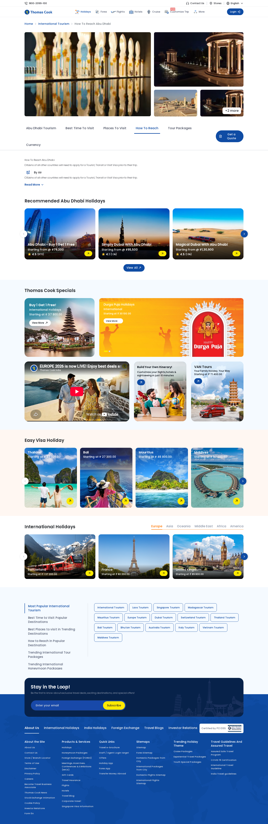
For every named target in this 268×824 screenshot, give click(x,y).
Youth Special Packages (187, 762)
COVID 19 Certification (223, 760)
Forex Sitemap (144, 752)
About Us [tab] (32, 728)
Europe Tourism (137, 617)
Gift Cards (68, 774)
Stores (218, 3)
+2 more (232, 110)
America (236, 526)
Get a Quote (231, 136)
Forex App (104, 768)
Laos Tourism (140, 607)
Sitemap (141, 747)
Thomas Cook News (36, 792)
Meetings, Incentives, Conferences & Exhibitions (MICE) (76, 766)
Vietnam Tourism (213, 627)
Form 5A (29, 813)
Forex (104, 11)
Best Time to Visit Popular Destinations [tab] (47, 620)
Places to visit (114, 128)
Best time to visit (80, 128)
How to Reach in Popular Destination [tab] (46, 643)
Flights (121, 11)
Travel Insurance (71, 780)
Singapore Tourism (168, 607)
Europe (156, 526)
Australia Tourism (159, 627)
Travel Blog (68, 795)
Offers (102, 757)
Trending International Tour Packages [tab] (49, 654)
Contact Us (197, 3)
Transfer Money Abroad (112, 773)
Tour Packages (180, 128)
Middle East (204, 526)
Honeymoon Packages (75, 752)
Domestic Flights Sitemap (151, 774)
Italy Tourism (186, 627)
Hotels (138, 11)
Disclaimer (30, 768)
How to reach (147, 128)
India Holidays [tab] (95, 728)
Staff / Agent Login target (114, 752)
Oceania (184, 526)
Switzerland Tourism (193, 617)
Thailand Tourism (224, 617)
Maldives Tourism (108, 637)
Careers (29, 778)
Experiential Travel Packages (190, 756)
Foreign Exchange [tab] (125, 728)
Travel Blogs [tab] (154, 728)
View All (132, 268)
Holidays (67, 747)
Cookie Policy (32, 803)
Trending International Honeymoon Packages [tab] (45, 666)
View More (38, 322)
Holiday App (106, 763)
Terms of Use (32, 763)
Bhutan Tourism (130, 627)
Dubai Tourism (163, 617)
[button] (105, 351)
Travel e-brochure (109, 747)
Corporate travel (71, 801)
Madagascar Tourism (201, 607)
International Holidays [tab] (61, 728)
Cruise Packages (183, 751)
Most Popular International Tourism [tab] (48, 608)
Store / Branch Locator (37, 757)
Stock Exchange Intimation (40, 797)
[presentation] (23, 233)
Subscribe (114, 705)
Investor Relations (35, 808)
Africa (221, 526)
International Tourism (111, 607)
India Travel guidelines (223, 773)
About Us (30, 747)
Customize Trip (179, 11)
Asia (169, 526)
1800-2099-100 (38, 3)
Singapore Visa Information (77, 806)
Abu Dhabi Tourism (41, 128)
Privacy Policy (32, 773)
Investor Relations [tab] (183, 728)
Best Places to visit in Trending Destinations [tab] (51, 631)
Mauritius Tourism (108, 617)
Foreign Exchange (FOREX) (77, 757)
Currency (33, 145)
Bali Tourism (105, 627)
